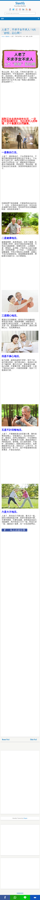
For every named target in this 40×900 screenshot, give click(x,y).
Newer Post (6, 740)
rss (26, 9)
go (16, 9)
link (23, 9)
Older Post (33, 740)
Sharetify (20, 3)
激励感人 (8, 36)
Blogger (25, 818)
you (29, 9)
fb (10, 9)
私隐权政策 (20, 893)
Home (3, 36)
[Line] (25, 897)
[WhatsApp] (15, 897)
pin (20, 9)
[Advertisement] (18, 44)
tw (13, 9)
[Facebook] (5, 897)
